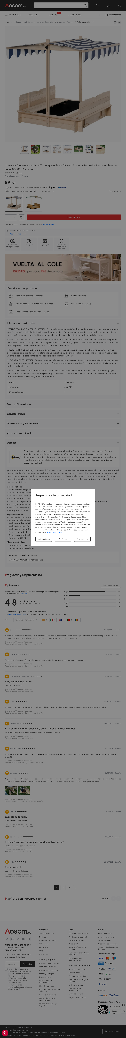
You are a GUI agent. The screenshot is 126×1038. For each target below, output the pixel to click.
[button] (5, 1033)
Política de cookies (54, 532)
